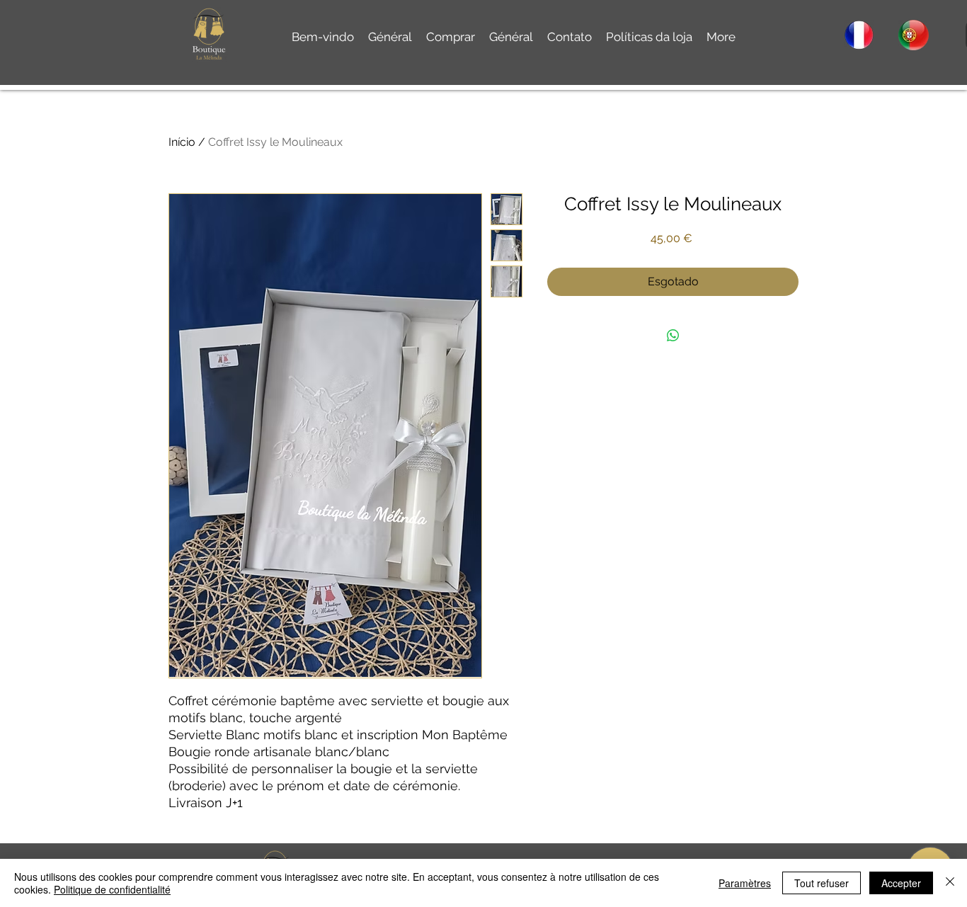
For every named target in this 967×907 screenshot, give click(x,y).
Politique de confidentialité (112, 889)
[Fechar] (950, 883)
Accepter (901, 883)
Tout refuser (821, 883)
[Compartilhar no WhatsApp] (673, 335)
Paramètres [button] (745, 883)
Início (181, 142)
